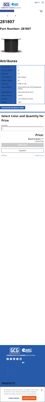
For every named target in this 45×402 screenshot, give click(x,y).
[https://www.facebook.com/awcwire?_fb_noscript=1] (7, 359)
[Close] (41, 390)
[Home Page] (9, 4)
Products (8, 383)
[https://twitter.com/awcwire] (17, 359)
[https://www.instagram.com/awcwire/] (11, 359)
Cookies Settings (13, 398)
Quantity (4, 125)
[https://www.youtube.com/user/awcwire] (20, 359)
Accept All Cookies (29, 398)
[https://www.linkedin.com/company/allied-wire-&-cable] (14, 359)
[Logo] (20, 352)
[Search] (42, 2)
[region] (22, 394)
